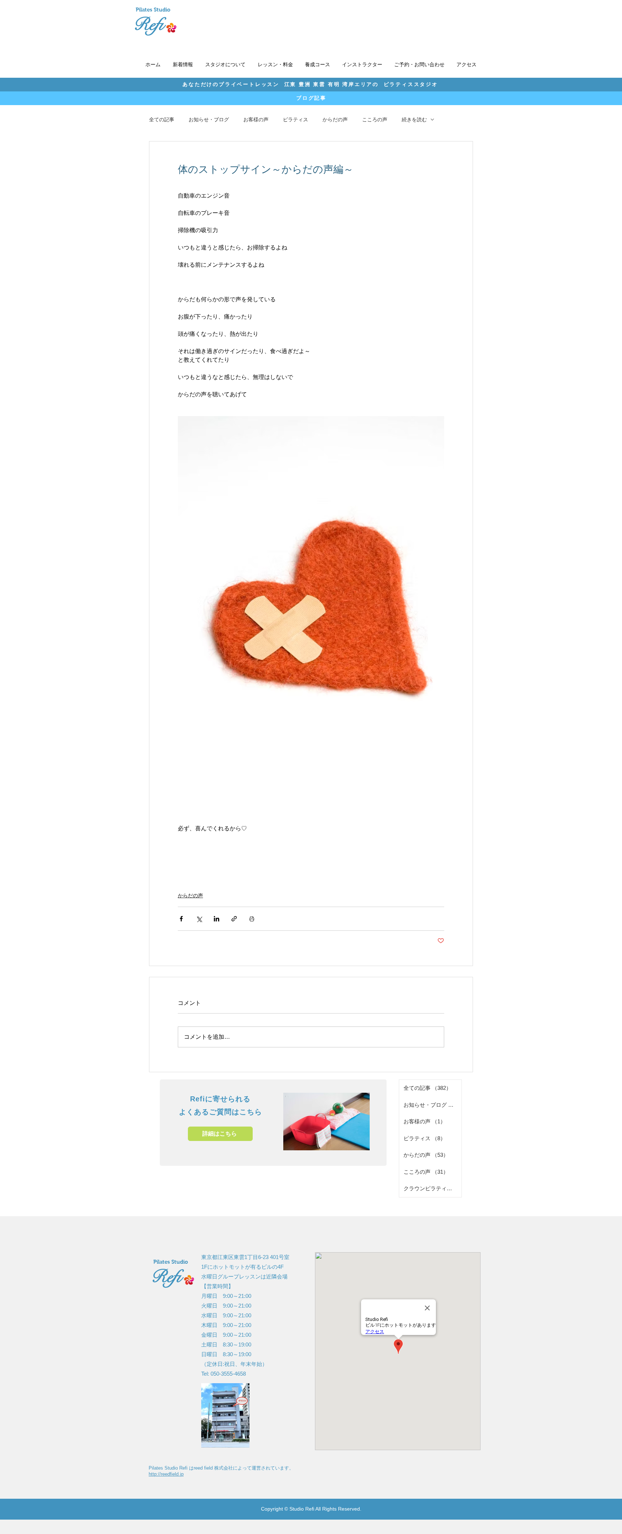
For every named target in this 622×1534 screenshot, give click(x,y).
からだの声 (335, 119)
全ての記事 (161, 119)
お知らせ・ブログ (209, 119)
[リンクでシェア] (234, 918)
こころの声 (374, 119)
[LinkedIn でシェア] (216, 918)
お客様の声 (256, 119)
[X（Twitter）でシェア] (198, 918)
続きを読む (414, 119)
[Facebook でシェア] (181, 918)
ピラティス (295, 119)
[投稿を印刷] (251, 918)
